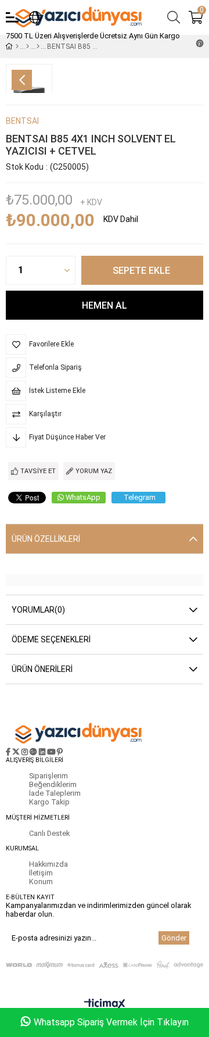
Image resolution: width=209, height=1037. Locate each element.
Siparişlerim (48, 775)
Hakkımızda (48, 864)
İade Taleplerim (55, 793)
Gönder (173, 938)
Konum (41, 881)
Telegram (140, 497)
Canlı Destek (49, 833)
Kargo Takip (49, 802)
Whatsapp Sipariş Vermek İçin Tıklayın (111, 1022)
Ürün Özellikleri (46, 538)
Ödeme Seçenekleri (51, 639)
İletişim (41, 872)
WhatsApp (83, 497)
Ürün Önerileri (42, 669)
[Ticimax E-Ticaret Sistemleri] (104, 1005)
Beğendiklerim (53, 784)
